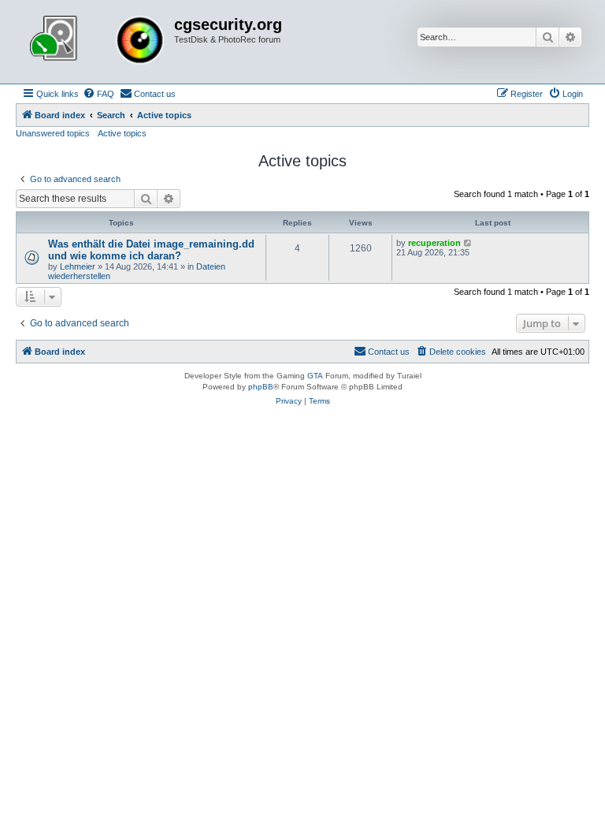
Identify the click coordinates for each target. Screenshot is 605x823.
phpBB (260, 386)
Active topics (122, 133)
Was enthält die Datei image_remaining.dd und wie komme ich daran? (151, 250)
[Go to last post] (468, 243)
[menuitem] (98, 93)
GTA (315, 375)
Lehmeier (77, 266)
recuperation (434, 243)
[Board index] (97, 42)
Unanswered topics (53, 133)
